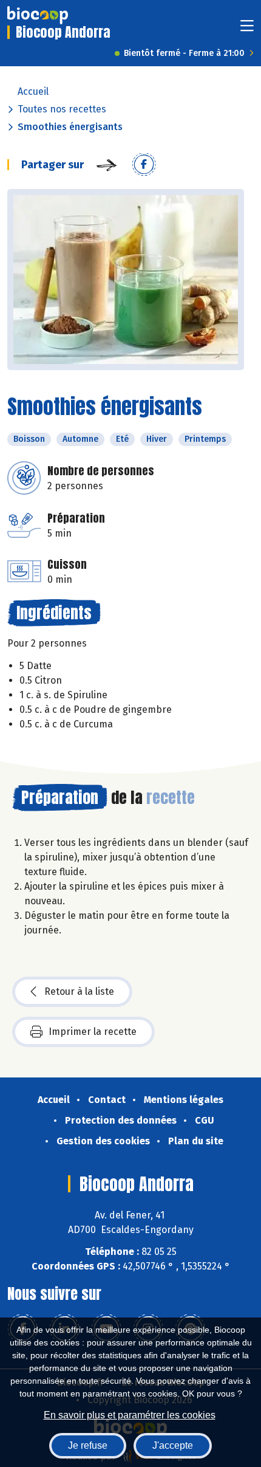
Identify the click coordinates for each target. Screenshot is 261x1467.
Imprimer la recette (93, 1031)
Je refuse (87, 1445)
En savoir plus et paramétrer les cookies (129, 1415)
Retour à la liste (79, 991)
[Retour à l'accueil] (37, 15)
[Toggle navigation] (247, 29)
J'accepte (172, 1445)
